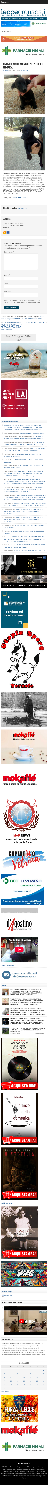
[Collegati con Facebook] (8, 232)
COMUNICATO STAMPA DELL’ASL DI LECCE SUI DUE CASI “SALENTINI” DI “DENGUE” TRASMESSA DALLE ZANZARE (23, 490)
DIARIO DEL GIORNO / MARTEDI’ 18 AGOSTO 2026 (29, 550)
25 (11, 1384)
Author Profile (22, 208)
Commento (9, 252)
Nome (7, 275)
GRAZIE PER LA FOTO (36, 323)
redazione (6, 70)
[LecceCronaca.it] (24, 19)
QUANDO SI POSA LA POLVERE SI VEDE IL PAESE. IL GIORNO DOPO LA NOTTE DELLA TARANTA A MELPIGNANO (23, 511)
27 (24, 1384)
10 (4, 1377)
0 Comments (24, 70)
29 (37, 1384)
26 (17, 1384)
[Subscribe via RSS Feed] (4, 232)
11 (11, 1377)
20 (24, 1381)
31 (4, 1388)
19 (17, 1381)
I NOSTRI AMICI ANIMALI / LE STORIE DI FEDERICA (23, 65)
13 (24, 1377)
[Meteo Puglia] (7, 1295)
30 (43, 1384)
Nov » (7, 1391)
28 (30, 1384)
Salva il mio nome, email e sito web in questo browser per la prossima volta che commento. (22, 302)
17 (4, 1381)
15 (37, 1377)
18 (11, 1381)
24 (4, 1384)
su (7, 425)
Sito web (7, 292)
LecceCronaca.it (24, 1463)
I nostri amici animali (20, 197)
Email (6, 283)
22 (37, 1381)
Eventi (4, 985)
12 (17, 1377)
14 (30, 1377)
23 (43, 1381)
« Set (2, 1391)
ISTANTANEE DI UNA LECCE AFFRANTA (32, 433)
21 (30, 1381)
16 (43, 1377)
